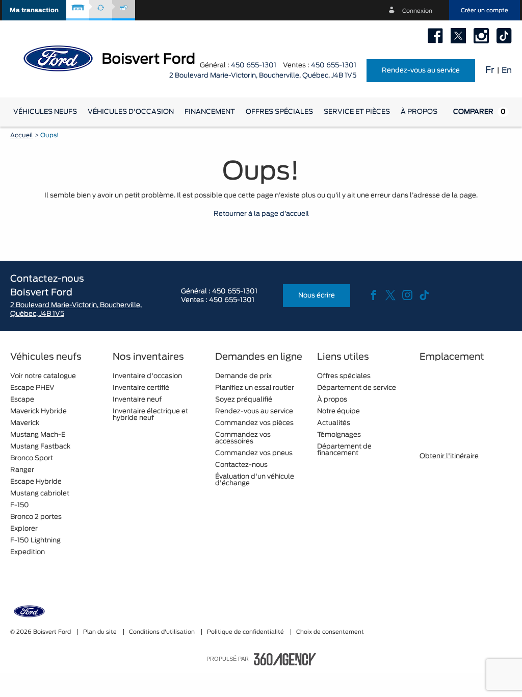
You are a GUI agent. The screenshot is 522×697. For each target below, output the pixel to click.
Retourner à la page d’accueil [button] (261, 214)
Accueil (21, 135)
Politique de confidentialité (246, 632)
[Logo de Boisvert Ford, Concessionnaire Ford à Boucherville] (117, 57)
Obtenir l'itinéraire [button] (449, 456)
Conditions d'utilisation (162, 632)
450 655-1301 (253, 65)
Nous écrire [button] (316, 295)
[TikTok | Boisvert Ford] (504, 35)
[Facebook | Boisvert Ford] (435, 35)
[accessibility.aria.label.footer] (285, 659)
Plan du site (100, 632)
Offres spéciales (279, 112)
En (507, 70)
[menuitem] (45, 112)
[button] (34, 10)
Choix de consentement (330, 632)
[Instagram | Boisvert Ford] (481, 35)
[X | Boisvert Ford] (458, 35)
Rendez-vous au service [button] (421, 70)
